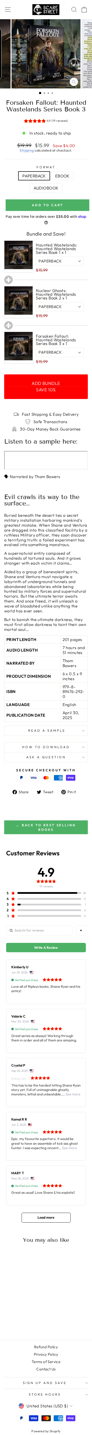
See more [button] (72, 1094)
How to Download (46, 747)
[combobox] (81, 930)
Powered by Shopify (45, 1431)
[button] (46, 121)
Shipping (27, 150)
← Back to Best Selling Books (46, 827)
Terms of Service (46, 1361)
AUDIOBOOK (46, 187)
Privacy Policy (46, 1354)
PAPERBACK (34, 175)
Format (46, 167)
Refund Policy (46, 1347)
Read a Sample (46, 730)
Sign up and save (45, 1383)
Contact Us (45, 1369)
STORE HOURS (45, 1394)
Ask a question (46, 757)
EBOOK (62, 175)
